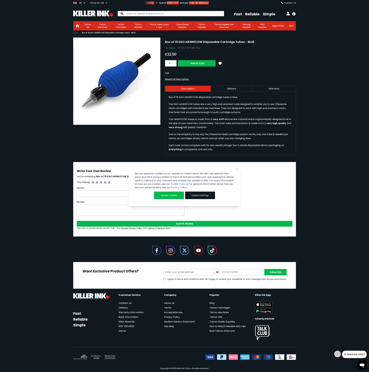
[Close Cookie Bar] (237, 169)
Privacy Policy (179, 187)
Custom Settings (200, 195)
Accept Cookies (169, 195)
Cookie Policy (178, 184)
